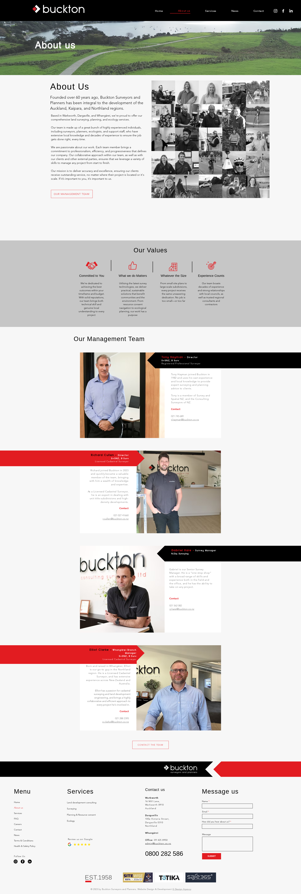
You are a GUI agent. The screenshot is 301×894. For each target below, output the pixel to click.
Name (205, 801)
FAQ (16, 818)
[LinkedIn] (291, 11)
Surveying (72, 808)
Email (204, 812)
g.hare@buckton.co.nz (181, 608)
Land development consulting (81, 802)
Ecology (71, 820)
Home (17, 802)
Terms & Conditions (22, 840)
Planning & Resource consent (81, 814)
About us (18, 807)
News (16, 835)
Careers (18, 824)
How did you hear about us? (216, 822)
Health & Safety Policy (22, 846)
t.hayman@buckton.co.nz (185, 419)
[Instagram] (275, 11)
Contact (18, 829)
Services (18, 813)
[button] (83, 827)
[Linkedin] (30, 861)
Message (206, 834)
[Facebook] (283, 11)
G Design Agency (181, 889)
